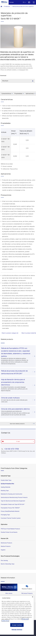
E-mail (18, 441)
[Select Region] (29, 2)
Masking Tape (5, 490)
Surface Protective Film (7, 483)
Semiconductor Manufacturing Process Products (14, 497)
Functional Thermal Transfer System (11, 518)
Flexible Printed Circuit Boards (9, 532)
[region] (17, 615)
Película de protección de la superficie (23, 6)
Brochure (5, 81)
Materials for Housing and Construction (11, 494)
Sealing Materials (5, 487)
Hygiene (3, 549)
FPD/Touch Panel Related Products (10, 528)
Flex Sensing (4, 560)
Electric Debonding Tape (7, 564)
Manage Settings (17, 629)
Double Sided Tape (6, 480)
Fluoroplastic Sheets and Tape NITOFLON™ (13, 504)
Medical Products (5, 546)
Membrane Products (6, 543)
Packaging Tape (5, 514)
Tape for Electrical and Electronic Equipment (13, 501)
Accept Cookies (17, 625)
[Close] (32, 597)
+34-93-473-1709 (11, 449)
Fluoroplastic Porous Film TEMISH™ (10, 507)
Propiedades (18, 93)
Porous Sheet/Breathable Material (10, 511)
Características (6, 93)
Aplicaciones (30, 93)
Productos (7, 6)
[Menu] (33, 2)
